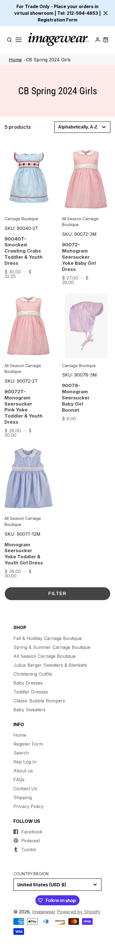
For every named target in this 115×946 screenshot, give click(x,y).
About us (23, 770)
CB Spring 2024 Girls (48, 59)
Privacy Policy (28, 806)
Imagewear (44, 912)
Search (21, 753)
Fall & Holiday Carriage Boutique (47, 638)
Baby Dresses (28, 683)
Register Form (28, 744)
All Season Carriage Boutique (44, 656)
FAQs (19, 779)
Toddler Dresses (30, 692)
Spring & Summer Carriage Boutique (51, 647)
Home (15, 59)
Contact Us (25, 788)
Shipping (22, 797)
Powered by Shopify (78, 912)
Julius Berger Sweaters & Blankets (50, 665)
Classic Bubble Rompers (39, 701)
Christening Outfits (32, 674)
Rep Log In (25, 762)
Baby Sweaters (29, 709)
